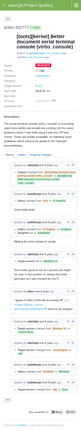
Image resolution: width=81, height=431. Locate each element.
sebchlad (32, 165)
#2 (73, 193)
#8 (73, 364)
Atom (58, 412)
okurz (30, 291)
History (10, 154)
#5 (73, 291)
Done (38, 85)
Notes (22, 154)
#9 (73, 382)
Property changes (40, 154)
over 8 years (53, 53)
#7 (73, 343)
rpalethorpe (37, 53)
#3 (73, 222)
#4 (73, 254)
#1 (73, 165)
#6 (73, 321)
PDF (72, 412)
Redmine (22, 425)
